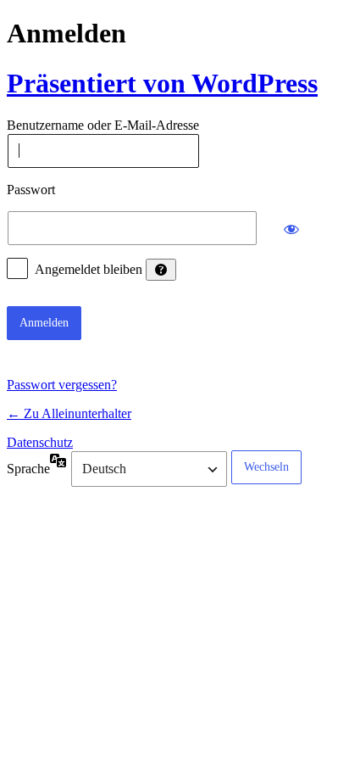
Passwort (31, 189)
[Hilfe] (161, 270)
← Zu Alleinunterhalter (69, 413)
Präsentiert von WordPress (162, 83)
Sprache (28, 468)
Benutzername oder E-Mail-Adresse (103, 126)
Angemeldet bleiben (88, 269)
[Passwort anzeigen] (291, 228)
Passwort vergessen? (62, 384)
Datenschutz (40, 442)
